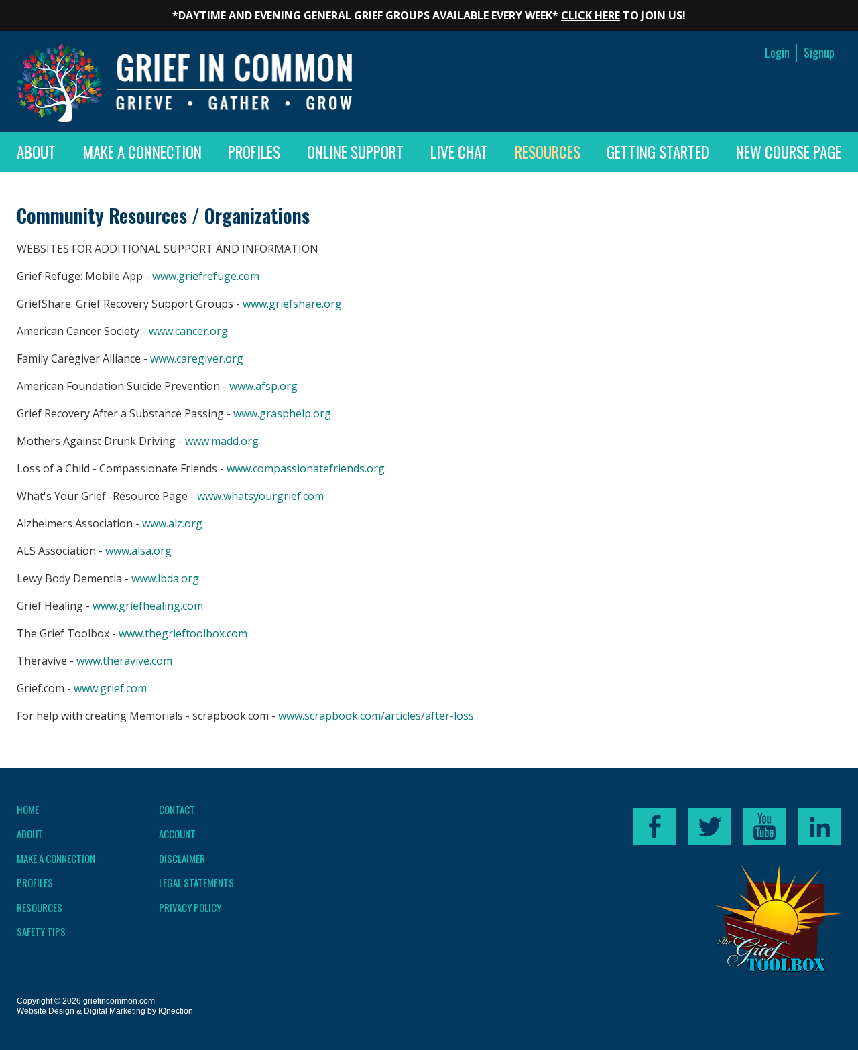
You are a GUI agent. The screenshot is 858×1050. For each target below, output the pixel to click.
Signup (819, 52)
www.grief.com (110, 688)
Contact (177, 809)
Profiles (254, 152)
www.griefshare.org (292, 303)
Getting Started (658, 152)
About (36, 152)
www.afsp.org (263, 386)
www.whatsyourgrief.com (260, 495)
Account (177, 833)
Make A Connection (142, 152)
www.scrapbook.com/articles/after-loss (376, 715)
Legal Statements (196, 882)
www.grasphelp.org (282, 413)
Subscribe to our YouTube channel (764, 826)
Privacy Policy (190, 907)
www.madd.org (222, 441)
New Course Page (788, 152)
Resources (547, 152)
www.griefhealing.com (148, 605)
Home (28, 809)
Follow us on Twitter (709, 826)
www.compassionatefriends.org (306, 468)
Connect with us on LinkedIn (819, 826)
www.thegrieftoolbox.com (183, 633)
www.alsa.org (138, 550)
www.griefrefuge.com (205, 276)
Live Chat (459, 152)
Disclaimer (182, 858)
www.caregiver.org (196, 358)
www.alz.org (172, 523)
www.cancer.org (188, 331)
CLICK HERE (590, 15)
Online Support (355, 152)
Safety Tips (41, 931)
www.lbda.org (165, 578)
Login (777, 52)
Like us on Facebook (654, 826)
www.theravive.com (124, 660)
